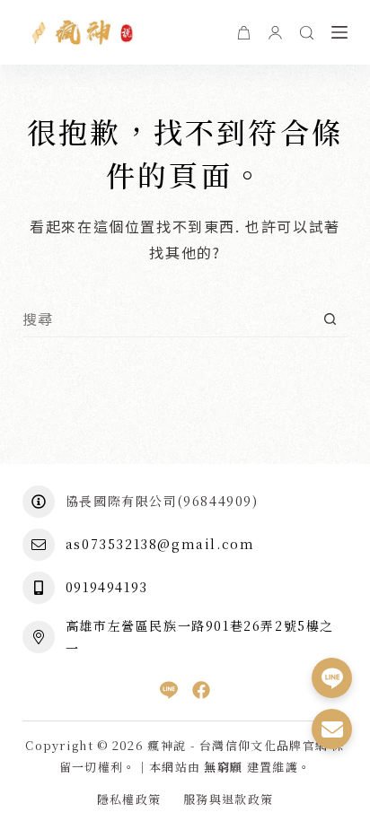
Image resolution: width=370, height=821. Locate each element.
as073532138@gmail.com (160, 544)
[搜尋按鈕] (330, 318)
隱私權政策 (129, 800)
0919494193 (107, 587)
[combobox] (167, 318)
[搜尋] (306, 32)
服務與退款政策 (228, 800)
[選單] (339, 32)
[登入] (275, 32)
